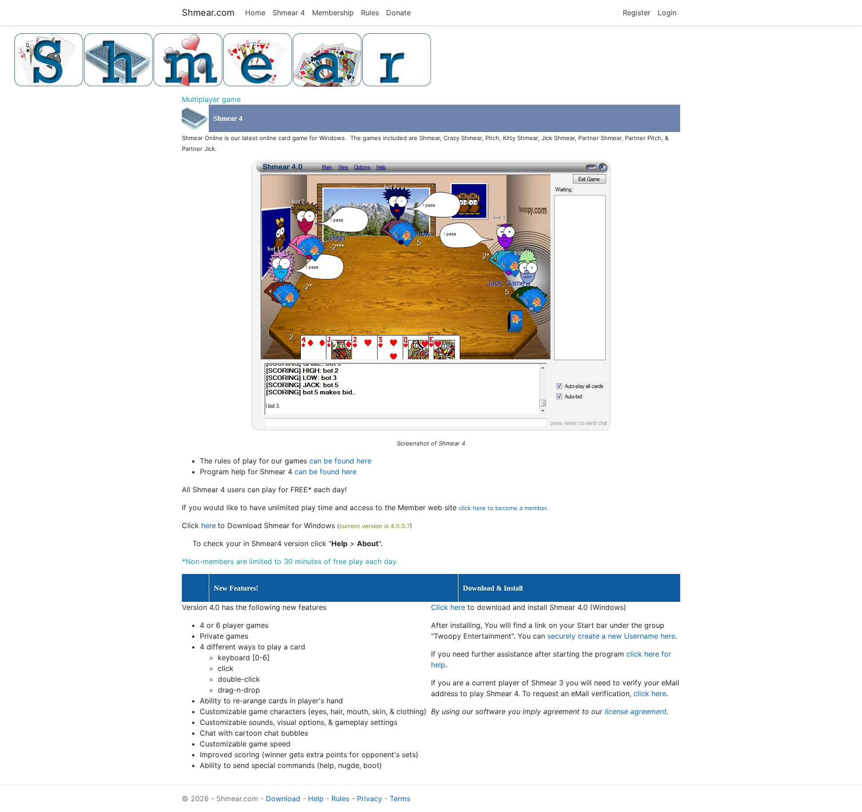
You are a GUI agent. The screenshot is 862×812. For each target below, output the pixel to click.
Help (316, 798)
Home (255, 12)
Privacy (369, 798)
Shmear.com (208, 12)
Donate (398, 12)
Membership (333, 12)
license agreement (636, 711)
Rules (370, 12)
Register (637, 12)
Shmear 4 (289, 12)
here (208, 525)
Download (283, 798)
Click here (448, 607)
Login (667, 12)
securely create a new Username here (611, 635)
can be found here (340, 460)
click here (649, 693)
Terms (400, 798)
